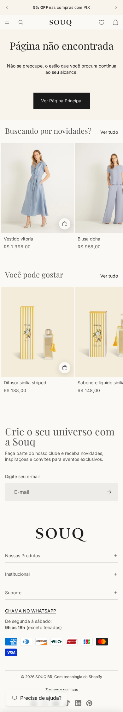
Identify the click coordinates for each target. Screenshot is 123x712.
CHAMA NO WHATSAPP (30, 610)
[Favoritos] (101, 22)
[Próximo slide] (116, 7)
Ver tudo (109, 132)
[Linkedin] (78, 703)
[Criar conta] (109, 492)
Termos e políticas (61, 689)
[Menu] (7, 22)
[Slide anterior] (7, 7)
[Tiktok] (67, 703)
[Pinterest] (89, 703)
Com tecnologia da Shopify (78, 676)
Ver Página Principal (61, 100)
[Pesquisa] (21, 22)
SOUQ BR (43, 676)
